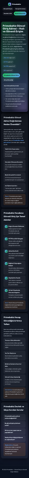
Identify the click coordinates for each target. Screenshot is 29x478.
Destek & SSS (8, 13)
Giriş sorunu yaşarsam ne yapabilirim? (13, 431)
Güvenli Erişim (7, 9)
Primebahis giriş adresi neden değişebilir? (12, 417)
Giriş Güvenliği (8, 80)
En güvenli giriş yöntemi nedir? (12, 424)
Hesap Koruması (20, 9)
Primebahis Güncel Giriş (11, 75)
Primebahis (16, 4)
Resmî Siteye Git (20, 13)
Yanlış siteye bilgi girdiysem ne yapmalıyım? (14, 438)
